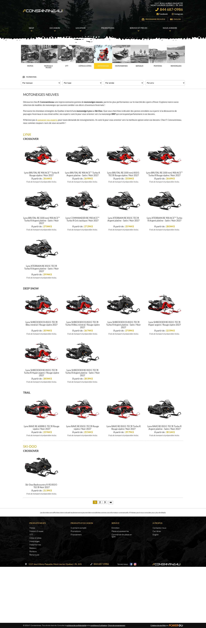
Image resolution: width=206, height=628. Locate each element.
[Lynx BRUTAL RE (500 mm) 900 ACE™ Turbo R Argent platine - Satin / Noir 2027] (41, 201)
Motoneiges (34, 541)
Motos (32, 528)
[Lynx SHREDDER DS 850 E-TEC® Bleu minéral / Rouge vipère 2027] (41, 305)
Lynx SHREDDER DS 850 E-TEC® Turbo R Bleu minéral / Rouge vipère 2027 (82, 325)
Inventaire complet (78, 528)
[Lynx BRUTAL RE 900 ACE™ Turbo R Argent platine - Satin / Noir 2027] (82, 155)
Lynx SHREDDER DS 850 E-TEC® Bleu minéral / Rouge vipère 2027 (42, 323)
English (177, 19)
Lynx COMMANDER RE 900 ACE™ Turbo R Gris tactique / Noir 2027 (82, 219)
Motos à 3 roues (36, 531)
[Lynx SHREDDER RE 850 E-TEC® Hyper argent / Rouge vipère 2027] (164, 305)
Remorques (34, 555)
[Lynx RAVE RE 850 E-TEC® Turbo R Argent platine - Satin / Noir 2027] (164, 409)
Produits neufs (37, 523)
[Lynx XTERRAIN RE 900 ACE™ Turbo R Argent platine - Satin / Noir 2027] (164, 201)
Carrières (157, 531)
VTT (31, 534)
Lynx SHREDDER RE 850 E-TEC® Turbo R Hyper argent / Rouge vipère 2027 (41, 373)
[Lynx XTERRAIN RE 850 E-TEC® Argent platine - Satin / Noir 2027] (123, 201)
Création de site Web (158, 625)
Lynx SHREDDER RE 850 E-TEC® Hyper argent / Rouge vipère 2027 (164, 323)
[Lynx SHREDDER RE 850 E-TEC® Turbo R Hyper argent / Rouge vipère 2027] (41, 353)
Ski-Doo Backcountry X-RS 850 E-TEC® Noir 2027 (41, 486)
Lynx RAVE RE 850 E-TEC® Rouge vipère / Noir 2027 (82, 427)
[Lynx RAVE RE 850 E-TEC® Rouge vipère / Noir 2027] (82, 409)
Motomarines (35, 545)
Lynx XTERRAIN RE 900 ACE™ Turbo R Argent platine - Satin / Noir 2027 (164, 219)
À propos (157, 523)
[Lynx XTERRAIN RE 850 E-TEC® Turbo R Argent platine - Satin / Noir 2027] (41, 249)
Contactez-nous (159, 528)
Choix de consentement (116, 625)
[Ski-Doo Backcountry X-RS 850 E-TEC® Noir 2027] (41, 467)
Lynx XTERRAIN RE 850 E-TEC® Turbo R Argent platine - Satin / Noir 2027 (41, 268)
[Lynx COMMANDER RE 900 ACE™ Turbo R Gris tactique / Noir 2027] (82, 201)
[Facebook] (131, 564)
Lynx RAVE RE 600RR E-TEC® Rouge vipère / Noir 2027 (41, 427)
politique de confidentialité (76, 625)
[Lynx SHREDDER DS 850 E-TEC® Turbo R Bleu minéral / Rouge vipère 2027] (82, 305)
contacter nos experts (47, 120)
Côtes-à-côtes (35, 538)
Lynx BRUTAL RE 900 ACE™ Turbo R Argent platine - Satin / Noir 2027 (82, 174)
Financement (76, 534)
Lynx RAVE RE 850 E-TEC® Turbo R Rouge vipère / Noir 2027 (124, 427)
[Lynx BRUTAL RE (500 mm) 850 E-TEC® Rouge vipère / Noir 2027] (123, 155)
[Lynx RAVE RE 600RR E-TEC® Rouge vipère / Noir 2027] (41, 409)
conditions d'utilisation (98, 625)
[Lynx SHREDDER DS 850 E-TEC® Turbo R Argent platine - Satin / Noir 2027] (123, 305)
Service (115, 523)
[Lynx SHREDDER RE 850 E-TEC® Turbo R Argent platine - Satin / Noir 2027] (82, 353)
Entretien (116, 528)
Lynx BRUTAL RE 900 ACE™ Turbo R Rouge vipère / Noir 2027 (41, 174)
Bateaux (32, 548)
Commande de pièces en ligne (122, 535)
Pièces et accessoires (120, 531)
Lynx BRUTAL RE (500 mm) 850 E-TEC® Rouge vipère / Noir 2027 (123, 174)
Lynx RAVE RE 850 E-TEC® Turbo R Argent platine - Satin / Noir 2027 (164, 427)
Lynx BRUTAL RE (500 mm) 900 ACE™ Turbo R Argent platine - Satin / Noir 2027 (41, 220)
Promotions (76, 531)
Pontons (33, 551)
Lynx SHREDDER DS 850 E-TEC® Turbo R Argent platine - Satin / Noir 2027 (123, 325)
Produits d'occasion (82, 523)
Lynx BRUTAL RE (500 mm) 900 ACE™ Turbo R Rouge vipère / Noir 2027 (164, 174)
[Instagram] (135, 564)
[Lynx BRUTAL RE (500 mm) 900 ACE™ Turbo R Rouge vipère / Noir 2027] (164, 155)
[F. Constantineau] (43, 11)
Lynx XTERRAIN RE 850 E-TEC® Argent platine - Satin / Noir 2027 (123, 219)
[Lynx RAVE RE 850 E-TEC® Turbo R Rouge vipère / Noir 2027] (123, 409)
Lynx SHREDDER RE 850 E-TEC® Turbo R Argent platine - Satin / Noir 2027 (82, 373)
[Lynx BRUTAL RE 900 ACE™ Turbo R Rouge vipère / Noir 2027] (41, 155)
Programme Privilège (155, 19)
